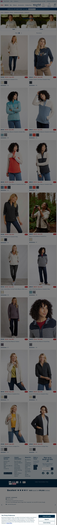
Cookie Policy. (9, 523)
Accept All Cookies (47, 516)
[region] (28, 519)
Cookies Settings (46, 522)
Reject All (47, 519)
